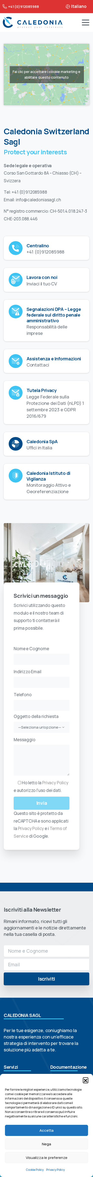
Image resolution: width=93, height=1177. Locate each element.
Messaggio (24, 739)
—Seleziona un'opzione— (39, 727)
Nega (46, 1144)
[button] (85, 1080)
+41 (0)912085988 (23, 6)
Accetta (46, 1130)
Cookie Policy (35, 1170)
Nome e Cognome (31, 648)
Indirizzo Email (27, 671)
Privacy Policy (55, 1170)
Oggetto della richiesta (37, 722)
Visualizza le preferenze (46, 1157)
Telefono (23, 694)
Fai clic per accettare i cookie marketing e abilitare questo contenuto (46, 74)
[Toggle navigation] (86, 22)
